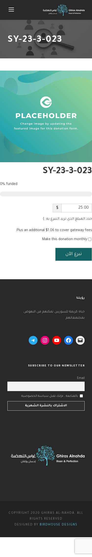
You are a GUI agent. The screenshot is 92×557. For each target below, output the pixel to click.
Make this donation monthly (64, 240)
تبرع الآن (73, 254)
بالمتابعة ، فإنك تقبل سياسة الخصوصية (49, 396)
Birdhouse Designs (59, 525)
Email (81, 378)
